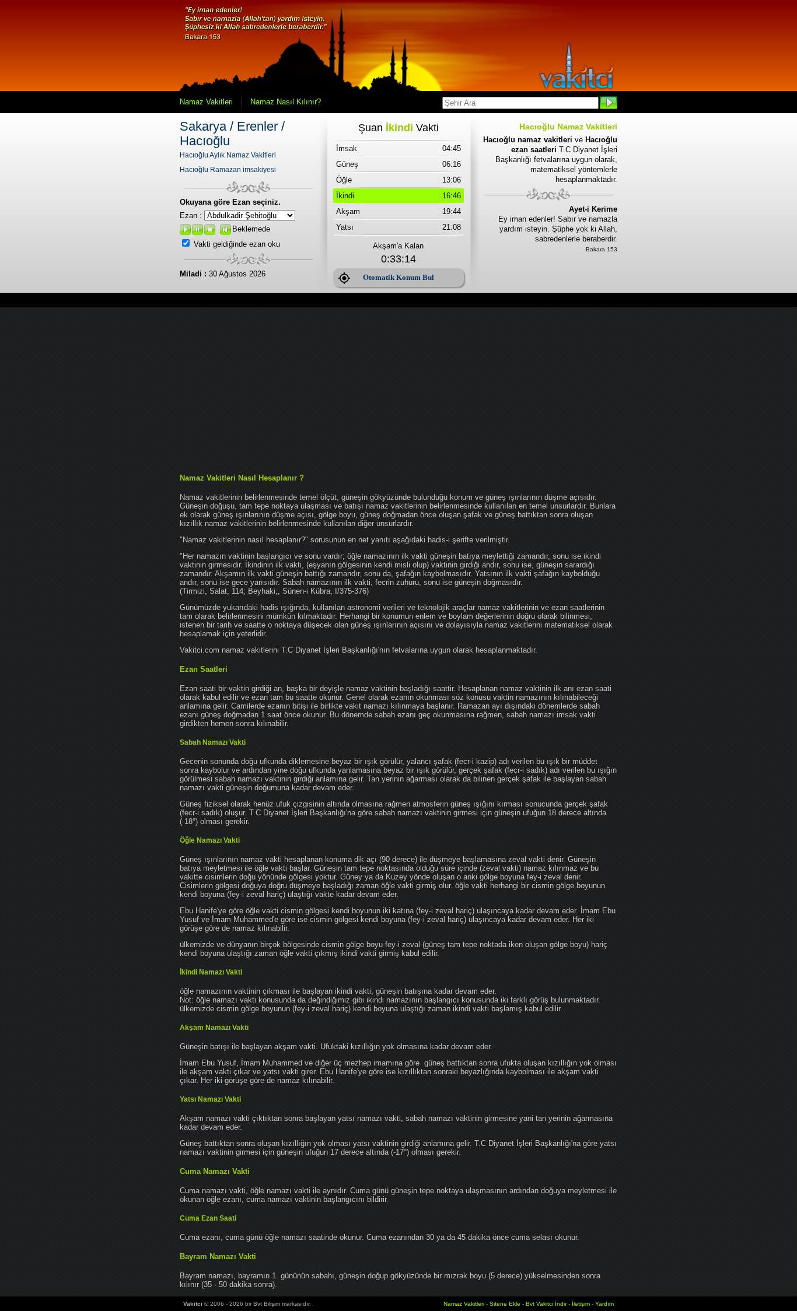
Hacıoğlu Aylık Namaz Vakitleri (228, 155)
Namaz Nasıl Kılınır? (285, 101)
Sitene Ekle (505, 1304)
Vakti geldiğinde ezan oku (237, 244)
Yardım (604, 1304)
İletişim (581, 1304)
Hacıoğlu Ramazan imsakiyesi (228, 170)
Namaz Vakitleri (206, 101)
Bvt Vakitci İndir (547, 1304)
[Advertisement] (398, 389)
